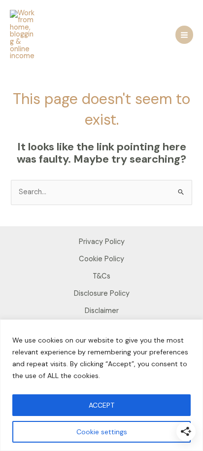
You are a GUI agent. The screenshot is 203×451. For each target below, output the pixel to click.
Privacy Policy (102, 241)
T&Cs (101, 276)
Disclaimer (102, 310)
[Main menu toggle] (184, 34)
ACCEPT (101, 405)
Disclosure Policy (102, 293)
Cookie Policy (101, 259)
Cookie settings (101, 431)
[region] (101, 385)
